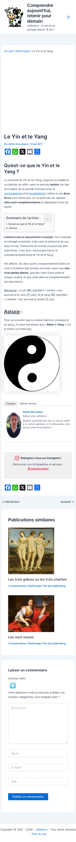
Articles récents (28, 403)
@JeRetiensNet (38, 468)
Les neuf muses (21, 637)
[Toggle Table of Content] (46, 219)
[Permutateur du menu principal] (68, 17)
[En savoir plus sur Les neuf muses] (31, 613)
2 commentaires (17, 585)
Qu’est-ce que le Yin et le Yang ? (26, 223)
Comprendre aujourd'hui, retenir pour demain (40, 13)
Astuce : (13, 228)
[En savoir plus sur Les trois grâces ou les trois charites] (31, 550)
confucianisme (13, 193)
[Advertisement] (38, 93)
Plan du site (39, 834)
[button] (13, 685)
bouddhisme (37, 193)
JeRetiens (41, 829)
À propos (10, 403)
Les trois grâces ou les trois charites (37, 579)
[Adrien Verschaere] (13, 424)
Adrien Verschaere (33, 412)
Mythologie (34, 585)
